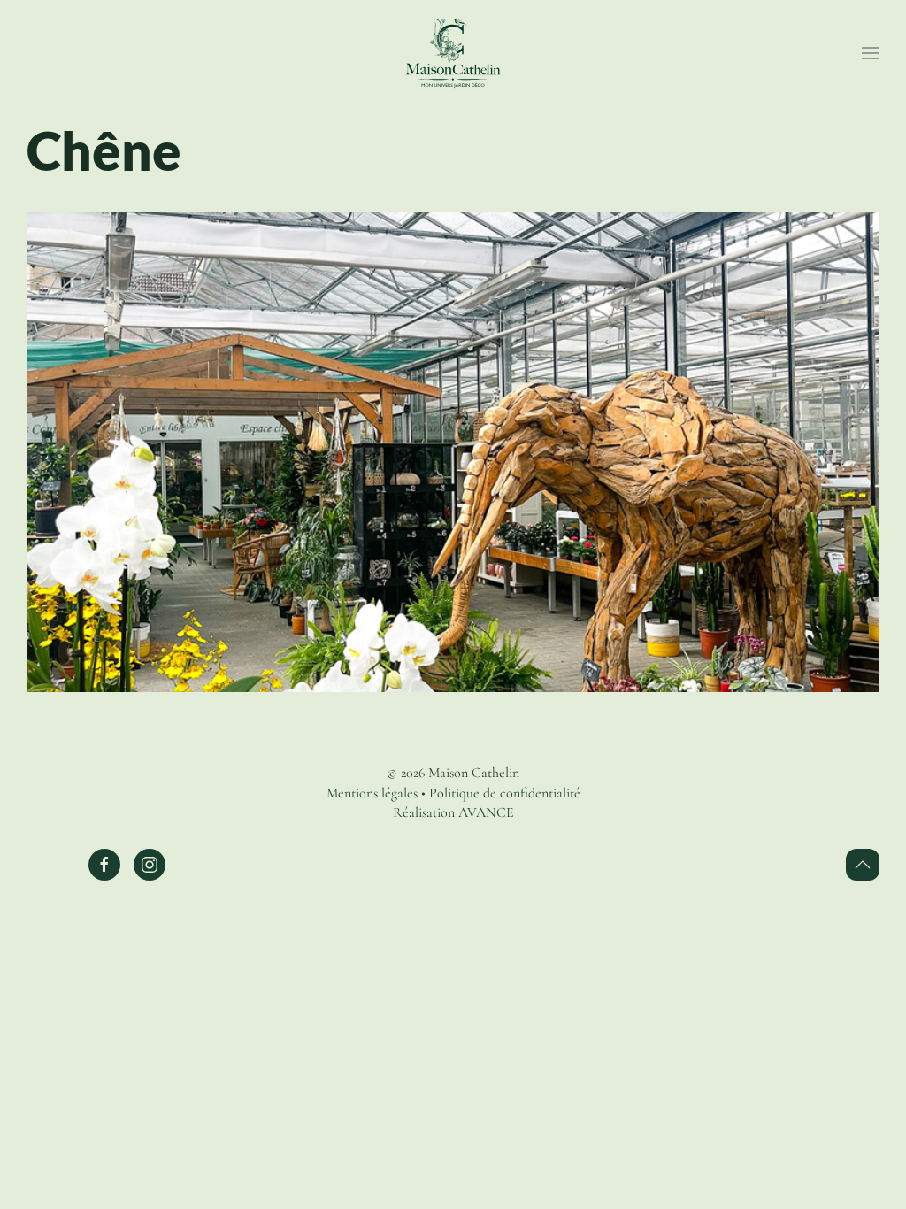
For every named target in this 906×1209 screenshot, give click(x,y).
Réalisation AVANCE (453, 812)
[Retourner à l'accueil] (453, 53)
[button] (870, 53)
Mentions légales (372, 793)
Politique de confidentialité (504, 793)
